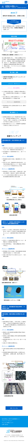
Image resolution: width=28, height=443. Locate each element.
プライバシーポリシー (7, 420)
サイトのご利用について (7, 422)
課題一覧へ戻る (14, 408)
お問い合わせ (5, 424)
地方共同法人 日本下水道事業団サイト (11, 419)
